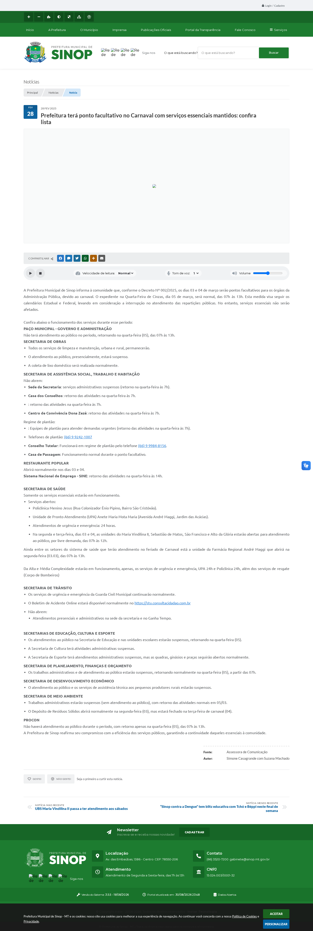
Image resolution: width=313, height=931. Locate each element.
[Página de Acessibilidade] (89, 17)
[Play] (30, 273)
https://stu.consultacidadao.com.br (163, 603)
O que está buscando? (181, 53)
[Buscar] (274, 52)
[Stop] (40, 273)
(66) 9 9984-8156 (152, 446)
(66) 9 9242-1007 (78, 437)
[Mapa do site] (79, 17)
